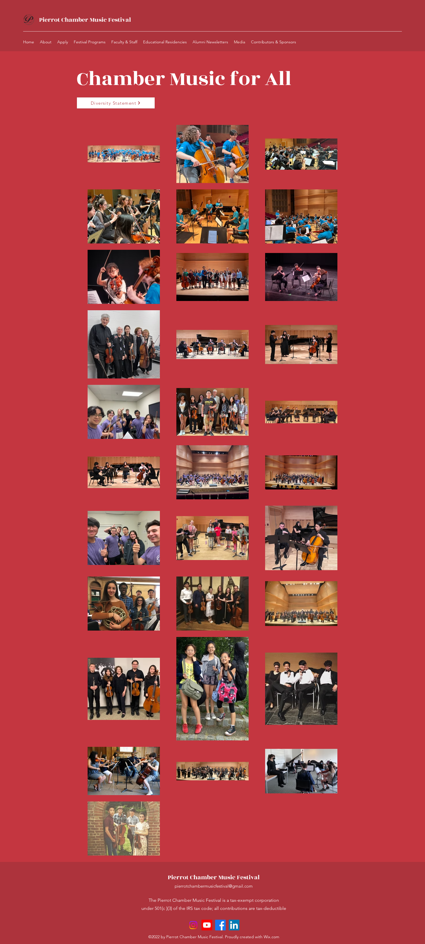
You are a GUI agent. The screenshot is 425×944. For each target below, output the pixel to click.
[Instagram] (193, 925)
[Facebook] (220, 925)
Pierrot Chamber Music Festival (85, 19)
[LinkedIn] (234, 925)
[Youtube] (207, 925)
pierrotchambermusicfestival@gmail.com (214, 886)
